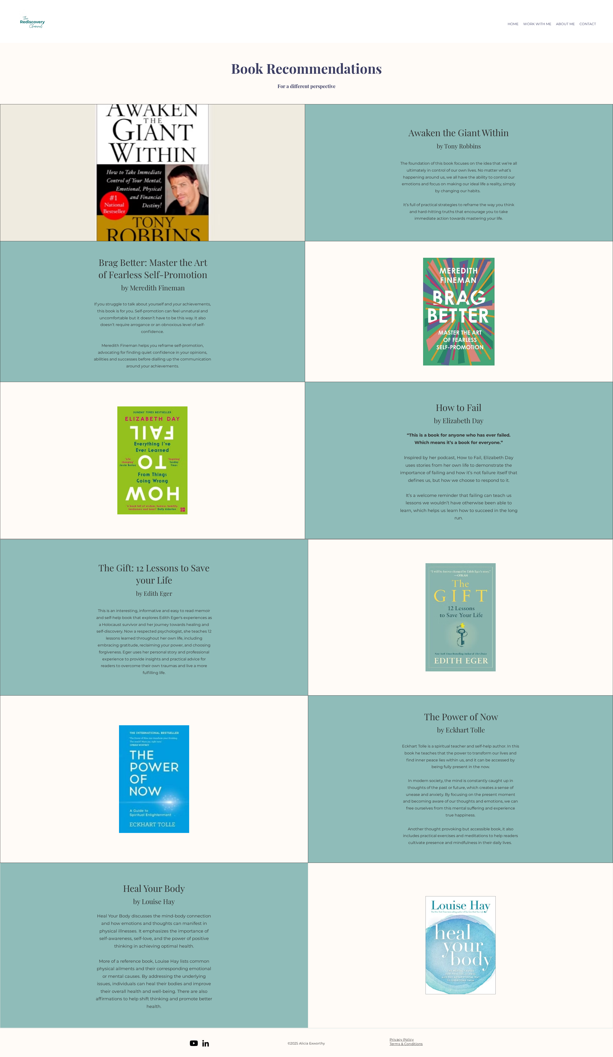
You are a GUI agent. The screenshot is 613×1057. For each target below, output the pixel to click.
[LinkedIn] (205, 1043)
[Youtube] (194, 1043)
